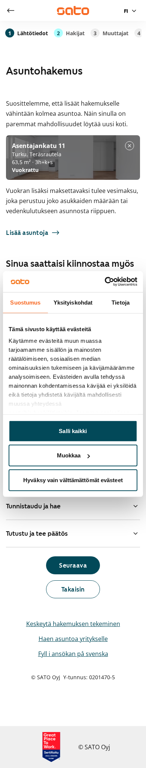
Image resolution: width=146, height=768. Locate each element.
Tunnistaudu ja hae (33, 506)
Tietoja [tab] (121, 302)
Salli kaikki (73, 430)
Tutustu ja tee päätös (37, 533)
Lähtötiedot (28, 33)
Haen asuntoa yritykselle (73, 639)
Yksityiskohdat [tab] (73, 302)
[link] (10, 10)
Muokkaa (69, 455)
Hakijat (71, 33)
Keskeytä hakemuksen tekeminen (73, 624)
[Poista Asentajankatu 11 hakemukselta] (129, 145)
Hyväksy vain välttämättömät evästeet (73, 480)
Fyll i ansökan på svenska (73, 654)
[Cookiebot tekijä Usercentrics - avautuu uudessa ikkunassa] (105, 282)
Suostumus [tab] (25, 302)
